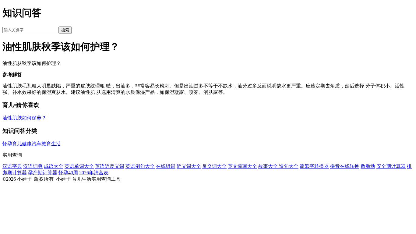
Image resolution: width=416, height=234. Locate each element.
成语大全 (53, 166)
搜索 (65, 30)
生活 (56, 143)
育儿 (17, 143)
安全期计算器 (391, 166)
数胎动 (368, 166)
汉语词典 (33, 166)
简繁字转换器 (314, 166)
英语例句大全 (140, 166)
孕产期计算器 (42, 172)
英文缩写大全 (242, 166)
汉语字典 (12, 166)
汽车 (36, 143)
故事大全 (268, 166)
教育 (46, 143)
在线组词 (165, 166)
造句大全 (288, 166)
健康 (27, 143)
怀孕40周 (68, 172)
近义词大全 (189, 166)
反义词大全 (214, 166)
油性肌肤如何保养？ (24, 117)
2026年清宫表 (93, 172)
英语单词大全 (79, 166)
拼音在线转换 (344, 166)
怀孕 (7, 143)
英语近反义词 (109, 166)
